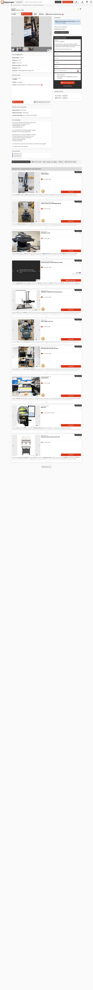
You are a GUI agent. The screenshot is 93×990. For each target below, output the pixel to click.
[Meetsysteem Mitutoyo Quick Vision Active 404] (26, 445)
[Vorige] (12, 34)
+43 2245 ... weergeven (62, 95)
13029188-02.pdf (17, 155)
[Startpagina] (11, 5)
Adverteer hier (47, 467)
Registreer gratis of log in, (69, 21)
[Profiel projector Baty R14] (26, 415)
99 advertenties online (59, 29)
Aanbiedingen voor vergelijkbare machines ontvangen (67, 77)
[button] (91, 2)
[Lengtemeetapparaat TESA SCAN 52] (26, 386)
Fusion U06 (19, 62)
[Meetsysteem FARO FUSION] (26, 182)
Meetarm (22, 57)
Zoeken (59, 2)
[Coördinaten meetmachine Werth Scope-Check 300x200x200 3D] (26, 212)
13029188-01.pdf (17, 153)
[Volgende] (50, 34)
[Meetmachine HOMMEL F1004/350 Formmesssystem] (26, 300)
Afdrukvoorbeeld (37, 162)
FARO (19, 60)
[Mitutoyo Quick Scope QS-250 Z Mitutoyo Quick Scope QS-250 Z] (26, 356)
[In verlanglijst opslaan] (78, 9)
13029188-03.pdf (17, 156)
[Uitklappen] (46, 199)
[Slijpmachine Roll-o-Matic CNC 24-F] (26, 329)
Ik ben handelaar (61, 75)
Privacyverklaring (67, 86)
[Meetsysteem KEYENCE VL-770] (26, 241)
